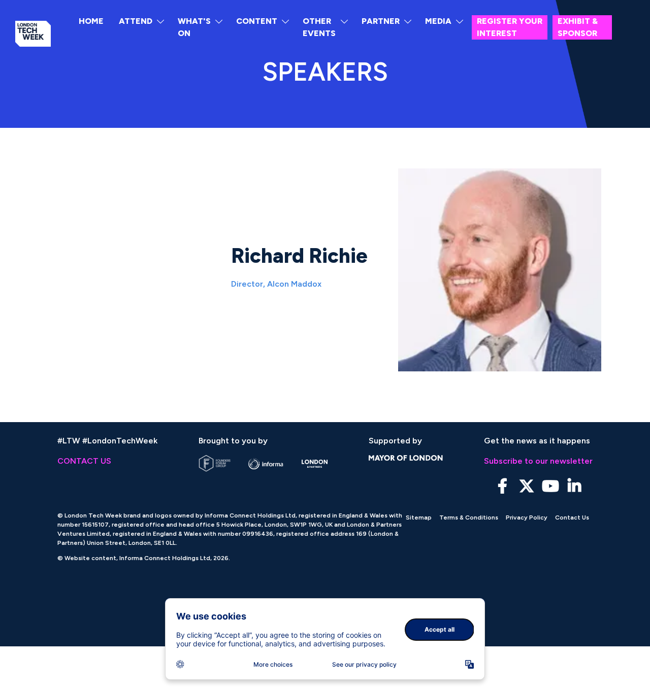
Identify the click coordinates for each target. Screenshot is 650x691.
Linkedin (574, 486)
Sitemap (419, 517)
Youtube (550, 486)
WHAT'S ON (194, 27)
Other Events (319, 27)
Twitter (526, 486)
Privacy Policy (526, 517)
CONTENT (256, 21)
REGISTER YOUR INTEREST (509, 27)
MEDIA (438, 21)
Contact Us (572, 517)
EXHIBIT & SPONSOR (578, 27)
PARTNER (381, 21)
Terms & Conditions (468, 517)
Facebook (502, 486)
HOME (91, 21)
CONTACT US (84, 461)
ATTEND (135, 21)
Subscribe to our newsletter (538, 461)
